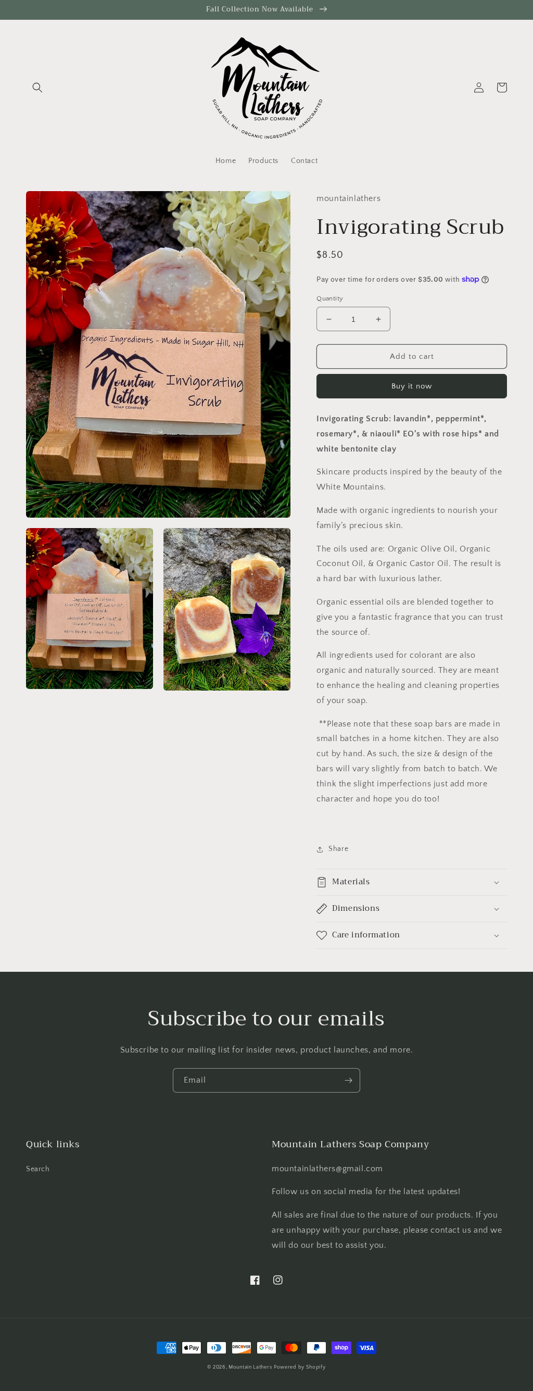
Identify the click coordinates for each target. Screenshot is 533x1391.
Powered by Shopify (300, 1367)
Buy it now (411, 386)
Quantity (329, 298)
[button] (37, 87)
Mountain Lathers (250, 1367)
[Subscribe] (348, 1080)
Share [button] (338, 849)
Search (38, 1169)
